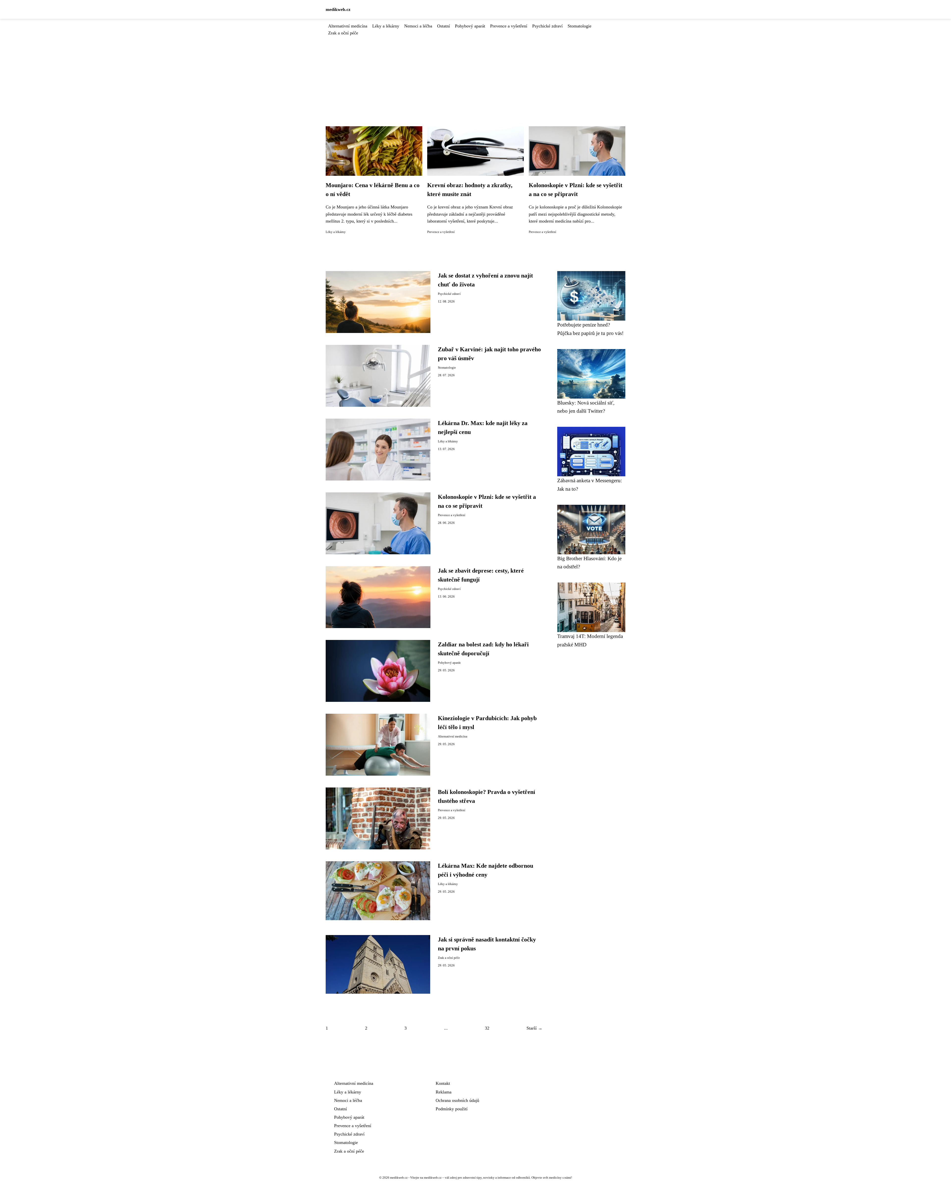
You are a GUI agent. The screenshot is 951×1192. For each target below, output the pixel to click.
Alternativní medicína (347, 26)
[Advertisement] (475, 73)
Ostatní (443, 26)
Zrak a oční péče (343, 32)
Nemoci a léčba (418, 26)
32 (487, 1028)
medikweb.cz (338, 9)
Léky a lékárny (385, 26)
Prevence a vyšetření (508, 26)
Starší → (534, 1028)
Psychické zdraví (547, 26)
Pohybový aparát (470, 26)
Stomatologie (579, 26)
